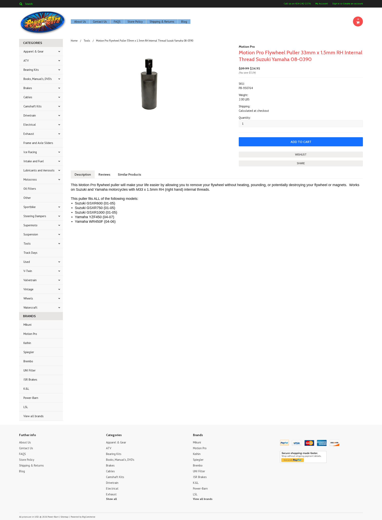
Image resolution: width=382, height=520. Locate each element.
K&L (26, 389)
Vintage (28, 289)
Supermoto (30, 225)
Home (74, 40)
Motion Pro (30, 334)
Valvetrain (30, 280)
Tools (27, 243)
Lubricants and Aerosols (39, 170)
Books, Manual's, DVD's (37, 79)
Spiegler (28, 352)
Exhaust (28, 134)
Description (83, 174)
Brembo (28, 361)
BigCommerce (88, 516)
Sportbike (29, 207)
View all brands (33, 416)
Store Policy (135, 21)
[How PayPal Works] (303, 462)
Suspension (30, 234)
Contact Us (100, 21)
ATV (26, 60)
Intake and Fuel (33, 161)
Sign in (336, 3)
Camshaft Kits (32, 106)
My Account (321, 3)
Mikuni (27, 325)
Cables (27, 97)
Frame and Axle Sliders (38, 143)
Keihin (27, 343)
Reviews (104, 174)
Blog (184, 21)
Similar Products (129, 174)
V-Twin (27, 271)
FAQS (117, 21)
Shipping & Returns (162, 21)
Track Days (30, 253)
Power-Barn (30, 398)
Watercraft (30, 307)
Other (27, 198)
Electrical (29, 124)
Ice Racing (30, 152)
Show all (111, 499)
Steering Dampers (34, 216)
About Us (80, 21)
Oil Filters (29, 189)
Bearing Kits (31, 70)
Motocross (30, 179)
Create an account (353, 3)
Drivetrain (29, 115)
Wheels (28, 298)
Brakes (27, 88)
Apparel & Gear (33, 51)
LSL (25, 407)
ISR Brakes (30, 379)
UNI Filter (29, 370)
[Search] (20, 4)
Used (26, 262)
